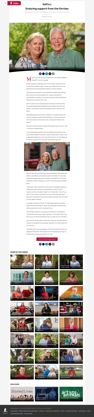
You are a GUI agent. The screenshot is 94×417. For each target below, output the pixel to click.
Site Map (88, 410)
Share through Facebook (40, 73)
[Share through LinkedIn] (46, 73)
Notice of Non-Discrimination (71, 410)
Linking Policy (41, 410)
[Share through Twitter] (43, 74)
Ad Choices (62, 410)
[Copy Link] (53, 73)
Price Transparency (82, 410)
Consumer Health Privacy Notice (16, 413)
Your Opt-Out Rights (28, 413)
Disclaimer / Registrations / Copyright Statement (28, 410)
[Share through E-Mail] (50, 73)
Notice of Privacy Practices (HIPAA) (52, 410)
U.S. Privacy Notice (14, 410)
